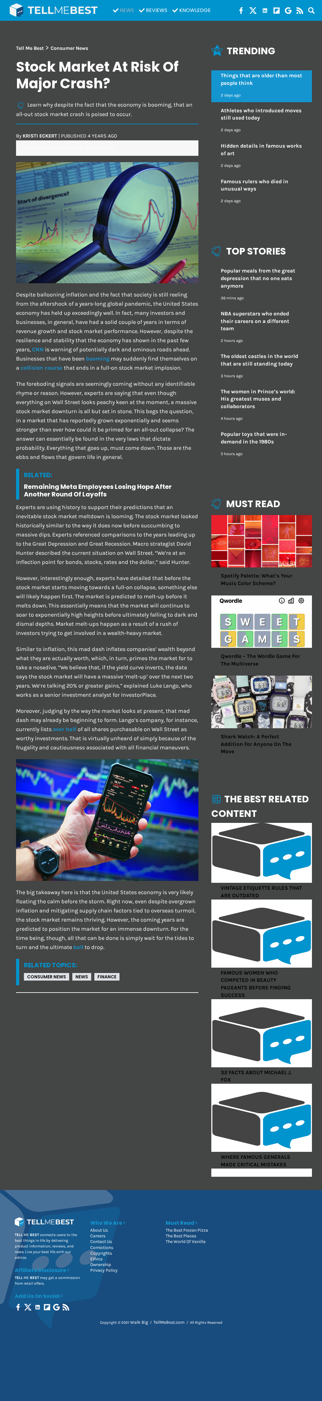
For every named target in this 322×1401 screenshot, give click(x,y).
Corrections (101, 1247)
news (81, 977)
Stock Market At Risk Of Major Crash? (97, 75)
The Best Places (181, 1236)
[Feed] (300, 10)
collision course (41, 368)
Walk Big (139, 1322)
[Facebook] (241, 10)
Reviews (156, 10)
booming (97, 358)
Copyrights (101, 1253)
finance (106, 977)
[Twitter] (253, 10)
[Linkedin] (265, 10)
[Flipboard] (276, 10)
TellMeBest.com (169, 1322)
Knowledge (195, 10)
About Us (99, 1230)
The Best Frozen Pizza (187, 1230)
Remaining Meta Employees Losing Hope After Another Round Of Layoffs (98, 490)
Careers (97, 1236)
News (127, 10)
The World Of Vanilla (186, 1241)
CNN (38, 349)
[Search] (311, 10)
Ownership (100, 1264)
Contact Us (101, 1241)
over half (64, 729)
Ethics (96, 1259)
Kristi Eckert (40, 136)
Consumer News (46, 977)
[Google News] (288, 10)
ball (78, 947)
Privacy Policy (104, 1270)
